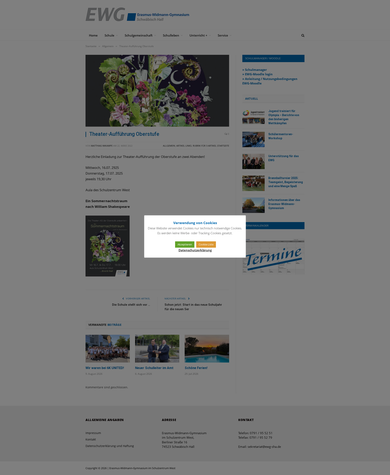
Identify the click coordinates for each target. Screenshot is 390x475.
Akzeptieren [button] (185, 244)
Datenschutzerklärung (195, 250)
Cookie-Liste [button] (206, 244)
